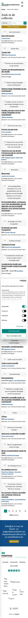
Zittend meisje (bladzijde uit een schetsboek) (13, 90)
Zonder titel (5, 52)
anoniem (20, 271)
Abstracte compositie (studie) (13, 434)
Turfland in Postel (8, 244)
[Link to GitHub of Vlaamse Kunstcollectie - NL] (16, 570)
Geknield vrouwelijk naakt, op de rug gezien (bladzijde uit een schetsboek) (13, 399)
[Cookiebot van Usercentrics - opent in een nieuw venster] (20, 281)
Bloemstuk (5, 173)
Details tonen (19, 326)
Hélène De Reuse (7, 93)
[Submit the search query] (25, 23)
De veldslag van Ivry (9, 469)
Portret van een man (9, 129)
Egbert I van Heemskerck (17, 380)
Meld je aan (14, 541)
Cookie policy (14, 562)
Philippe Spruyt (10, 158)
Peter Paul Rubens (7, 472)
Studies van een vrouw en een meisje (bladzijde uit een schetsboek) (13, 112)
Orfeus (4, 416)
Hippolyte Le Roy (9, 349)
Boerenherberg (7, 378)
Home (3, 9)
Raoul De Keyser (10, 55)
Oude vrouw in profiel (9, 363)
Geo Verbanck (9, 419)
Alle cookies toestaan (14, 331)
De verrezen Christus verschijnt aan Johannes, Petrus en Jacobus (13, 495)
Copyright (5, 562)
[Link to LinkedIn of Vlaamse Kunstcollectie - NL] (14, 570)
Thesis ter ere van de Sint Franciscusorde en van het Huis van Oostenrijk (13, 153)
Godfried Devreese (12, 455)
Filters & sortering (12, 27)
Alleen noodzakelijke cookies (14, 335)
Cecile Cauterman (7, 366)
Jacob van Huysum (8, 176)
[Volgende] (25, 511)
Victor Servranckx (7, 436)
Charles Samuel (9, 232)
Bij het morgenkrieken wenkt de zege (13, 452)
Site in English (14, 566)
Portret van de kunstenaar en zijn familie (12, 70)
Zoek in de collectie (12, 9)
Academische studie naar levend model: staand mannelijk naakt (13, 266)
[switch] (24, 311)
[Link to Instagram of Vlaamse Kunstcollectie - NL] (11, 570)
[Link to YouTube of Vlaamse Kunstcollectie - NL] (19, 570)
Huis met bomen (7, 36)
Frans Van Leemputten (13, 247)
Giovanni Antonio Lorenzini (11, 473)
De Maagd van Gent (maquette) (9, 229)
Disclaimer (22, 562)
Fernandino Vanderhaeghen (12, 347)
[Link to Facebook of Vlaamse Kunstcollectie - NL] (9, 570)
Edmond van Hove (14, 74)
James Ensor (5, 38)
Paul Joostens (6, 132)
